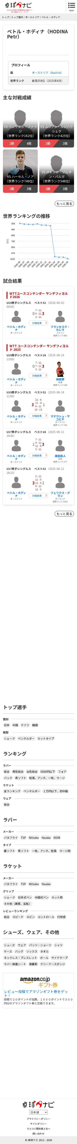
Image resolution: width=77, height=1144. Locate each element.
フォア (62, 772)
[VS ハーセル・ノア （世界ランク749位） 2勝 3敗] (20, 166)
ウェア (22, 945)
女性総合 (32, 772)
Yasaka (46, 838)
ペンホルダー (26, 738)
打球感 (61, 917)
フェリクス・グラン (60, 494)
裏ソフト (9, 851)
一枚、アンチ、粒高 (44, 851)
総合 (6, 772)
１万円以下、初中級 (55, 791)
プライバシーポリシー (38, 1118)
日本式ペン (25, 897)
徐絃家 (60, 379)
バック (8, 778)
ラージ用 (64, 851)
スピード (17, 917)
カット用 (57, 897)
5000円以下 (47, 772)
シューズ (9, 945)
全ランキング (12, 791)
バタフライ (11, 838)
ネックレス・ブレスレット (20, 958)
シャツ (58, 945)
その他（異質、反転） (18, 904)
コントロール (46, 917)
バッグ (19, 951)
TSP (23, 838)
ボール (44, 958)
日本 (6, 725)
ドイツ (25, 725)
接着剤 (33, 964)
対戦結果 (37, 323)
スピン (30, 917)
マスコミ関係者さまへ (38, 1128)
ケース (8, 951)
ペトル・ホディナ (16, 328)
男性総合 (17, 772)
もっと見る (64, 203)
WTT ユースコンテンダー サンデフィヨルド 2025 (39, 347)
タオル (44, 951)
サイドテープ (59, 958)
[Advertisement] (38, 574)
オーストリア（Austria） (47, 73)
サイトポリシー (38, 1123)
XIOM (57, 838)
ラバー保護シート (15, 964)
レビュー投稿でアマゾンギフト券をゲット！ (36, 994)
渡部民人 (60, 456)
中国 (15, 725)
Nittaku (34, 838)
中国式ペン (42, 897)
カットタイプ (46, 738)
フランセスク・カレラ (60, 328)
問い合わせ (38, 1133)
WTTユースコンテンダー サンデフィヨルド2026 (38, 295)
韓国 (35, 725)
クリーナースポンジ (52, 964)
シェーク (9, 738)
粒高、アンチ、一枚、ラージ (47, 778)
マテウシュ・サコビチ (60, 417)
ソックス (31, 951)
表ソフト (20, 778)
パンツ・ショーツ (40, 945)
